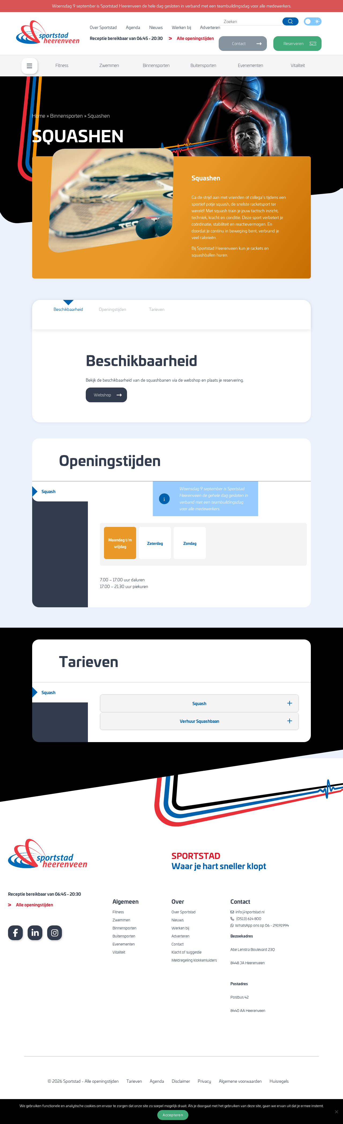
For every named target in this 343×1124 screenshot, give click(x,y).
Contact (239, 43)
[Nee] (336, 1111)
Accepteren (173, 1115)
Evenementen (250, 65)
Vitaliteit (298, 65)
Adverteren (210, 27)
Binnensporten (156, 65)
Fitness (61, 65)
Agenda (133, 27)
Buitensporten (203, 65)
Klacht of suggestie (187, 952)
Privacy (204, 1081)
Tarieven (134, 1081)
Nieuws (156, 27)
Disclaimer (181, 1081)
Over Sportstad (103, 27)
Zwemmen (109, 65)
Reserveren (294, 43)
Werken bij (181, 27)
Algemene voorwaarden (240, 1081)
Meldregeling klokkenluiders (194, 960)
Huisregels (279, 1081)
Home (38, 115)
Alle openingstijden (195, 38)
